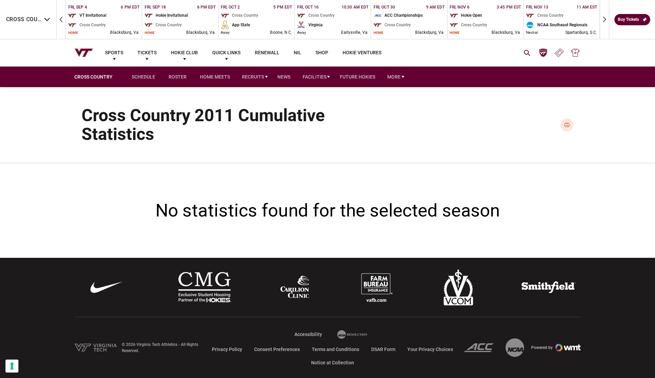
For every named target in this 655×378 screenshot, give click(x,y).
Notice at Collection (332, 362)
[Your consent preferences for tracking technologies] (11, 366)
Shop (322, 52)
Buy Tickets (628, 19)
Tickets (147, 52)
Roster (178, 77)
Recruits (253, 77)
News (283, 77)
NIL (297, 52)
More (394, 77)
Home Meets (216, 77)
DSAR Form (383, 349)
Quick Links (226, 52)
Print (567, 125)
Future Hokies (357, 77)
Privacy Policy (227, 349)
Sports (114, 52)
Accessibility (308, 334)
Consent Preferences (277, 349)
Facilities (314, 77)
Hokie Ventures (362, 52)
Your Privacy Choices (430, 349)
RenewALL (267, 52)
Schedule (143, 77)
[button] (61, 19)
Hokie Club (184, 52)
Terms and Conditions (335, 349)
